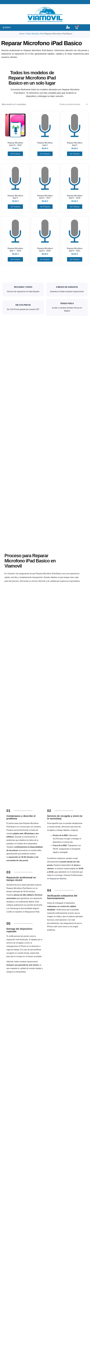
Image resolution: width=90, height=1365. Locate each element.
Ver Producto (15, 154)
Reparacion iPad (32, 912)
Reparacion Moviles (58, 879)
